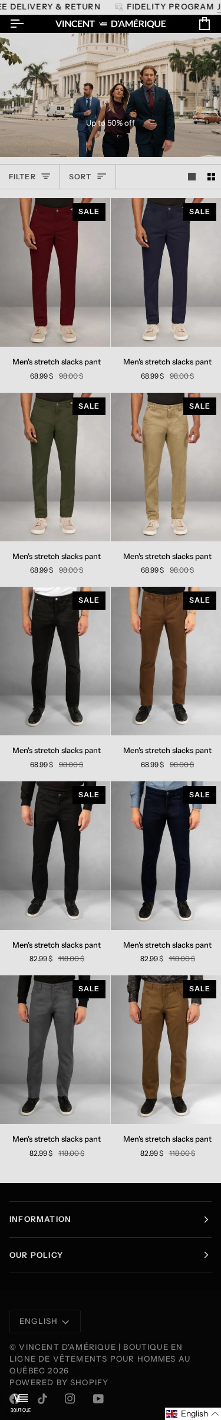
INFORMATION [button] (40, 1219)
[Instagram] (70, 1398)
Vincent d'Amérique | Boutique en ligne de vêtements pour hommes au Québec (99, 1358)
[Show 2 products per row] (211, 177)
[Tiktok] (42, 1398)
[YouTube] (98, 1398)
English (38, 1321)
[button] (193, 1414)
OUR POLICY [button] (36, 1255)
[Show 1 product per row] (192, 177)
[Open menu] (27, 24)
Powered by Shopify (58, 1382)
